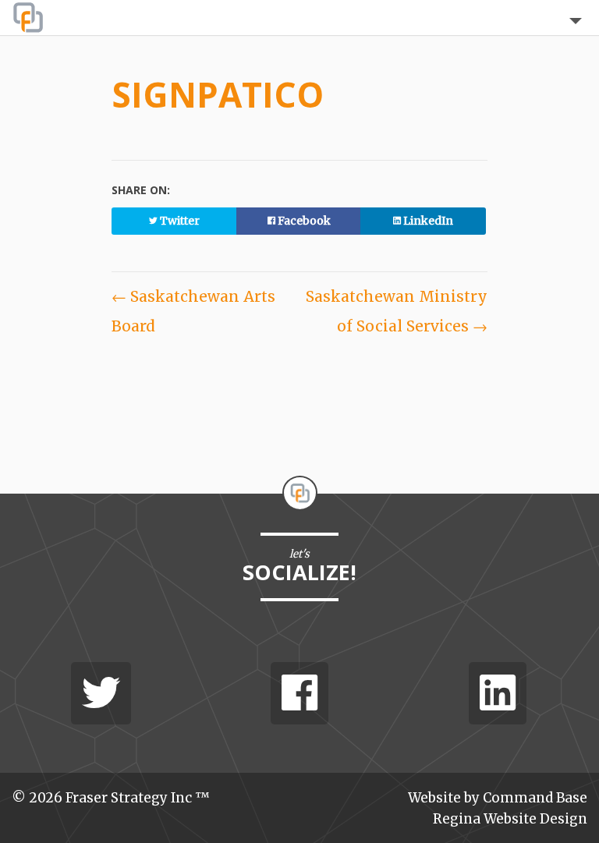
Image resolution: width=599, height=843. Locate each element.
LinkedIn (427, 221)
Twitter (179, 221)
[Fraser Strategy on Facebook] (299, 693)
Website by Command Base (497, 797)
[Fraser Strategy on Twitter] (101, 693)
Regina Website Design (510, 818)
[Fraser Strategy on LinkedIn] (497, 693)
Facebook (303, 221)
